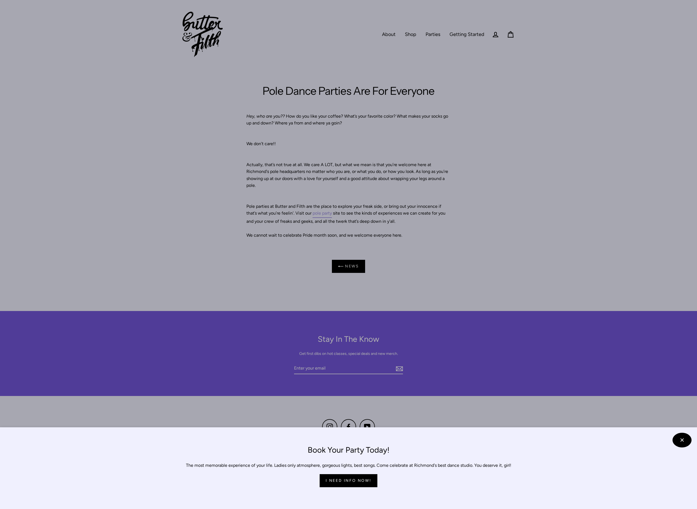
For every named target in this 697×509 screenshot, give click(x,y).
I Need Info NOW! (348, 480)
